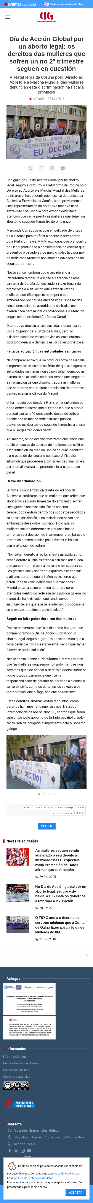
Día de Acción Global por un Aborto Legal (54, 807)
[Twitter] (16, 1151)
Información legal (15, 1056)
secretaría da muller (62, 813)
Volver (46, 826)
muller (81, 807)
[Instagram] (23, 1151)
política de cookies (63, 1173)
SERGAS (80, 813)
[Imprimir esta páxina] (63, 168)
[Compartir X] (30, 168)
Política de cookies (16, 1070)
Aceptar (75, 1192)
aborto (27, 807)
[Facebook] (10, 1151)
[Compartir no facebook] (41, 168)
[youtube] (29, 1151)
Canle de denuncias (16, 1076)
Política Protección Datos (21, 1063)
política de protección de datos (33, 1178)
